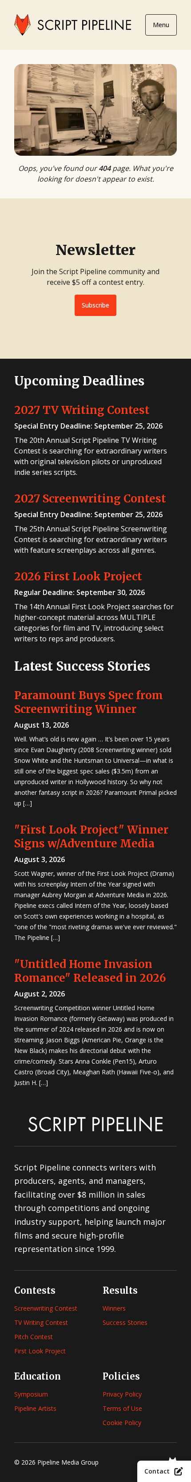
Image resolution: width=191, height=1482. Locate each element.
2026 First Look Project (78, 576)
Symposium (31, 1394)
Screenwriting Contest (45, 1308)
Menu (161, 24)
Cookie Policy (122, 1422)
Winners (114, 1308)
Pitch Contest (33, 1336)
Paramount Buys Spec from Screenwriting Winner (88, 702)
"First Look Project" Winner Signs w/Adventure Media (91, 836)
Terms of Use (122, 1408)
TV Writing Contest (41, 1322)
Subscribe (95, 305)
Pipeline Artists (35, 1408)
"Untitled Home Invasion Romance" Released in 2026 (90, 971)
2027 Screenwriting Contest (90, 499)
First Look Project (40, 1351)
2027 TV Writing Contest (82, 410)
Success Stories (125, 1322)
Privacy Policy (122, 1394)
